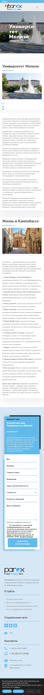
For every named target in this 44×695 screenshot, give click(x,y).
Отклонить (18, 691)
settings (17, 687)
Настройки (30, 691)
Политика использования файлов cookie (21, 606)
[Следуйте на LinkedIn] (11, 625)
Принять (7, 691)
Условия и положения (14, 599)
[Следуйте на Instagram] (15, 625)
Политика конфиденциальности (18, 602)
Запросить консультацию (22, 542)
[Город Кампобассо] (22, 99)
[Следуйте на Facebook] (6, 625)
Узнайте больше (26, 537)
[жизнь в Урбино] (22, 253)
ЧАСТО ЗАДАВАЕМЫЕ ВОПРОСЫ (19, 609)
